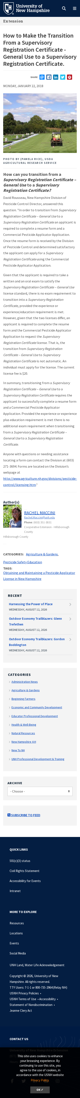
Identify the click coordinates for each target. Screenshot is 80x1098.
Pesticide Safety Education (22, 562)
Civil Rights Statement (24, 871)
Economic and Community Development (37, 707)
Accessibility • (49, 999)
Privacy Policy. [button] (40, 1080)
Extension (13, 21)
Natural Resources (23, 733)
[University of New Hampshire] (30, 8)
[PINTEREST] (69, 77)
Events (14, 943)
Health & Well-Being (24, 725)
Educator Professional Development (35, 716)
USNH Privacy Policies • (26, 993)
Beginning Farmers (23, 699)
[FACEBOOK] (48, 77)
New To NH (18, 750)
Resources (17, 923)
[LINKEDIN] (55, 77)
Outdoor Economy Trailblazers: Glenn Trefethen (35, 621)
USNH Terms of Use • (24, 999)
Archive (14, 783)
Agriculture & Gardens (42, 554)
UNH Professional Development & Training (38, 759)
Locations (16, 933)
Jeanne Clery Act (21, 1010)
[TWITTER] (62, 77)
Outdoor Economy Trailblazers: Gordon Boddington (37, 642)
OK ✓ (40, 1090)
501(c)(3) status (20, 861)
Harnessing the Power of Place (30, 604)
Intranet (15, 891)
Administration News (25, 682)
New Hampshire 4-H (24, 742)
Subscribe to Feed (25, 815)
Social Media (18, 953)
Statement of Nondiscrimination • (32, 1005)
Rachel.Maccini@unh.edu (39, 517)
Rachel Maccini (39, 512)
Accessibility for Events (25, 881)
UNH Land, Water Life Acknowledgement (37, 965)
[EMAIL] (42, 77)
